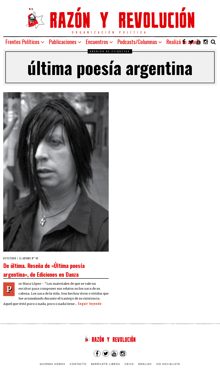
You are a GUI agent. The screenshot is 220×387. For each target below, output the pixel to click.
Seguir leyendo (90, 303)
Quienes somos (52, 364)
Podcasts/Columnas (137, 41)
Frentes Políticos (22, 41)
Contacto (78, 364)
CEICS (129, 364)
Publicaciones (62, 41)
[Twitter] (191, 41)
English (145, 364)
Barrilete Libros (105, 364)
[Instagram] (205, 41)
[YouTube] (198, 41)
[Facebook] (184, 41)
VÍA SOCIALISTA (168, 364)
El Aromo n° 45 (28, 258)
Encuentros (97, 41)
